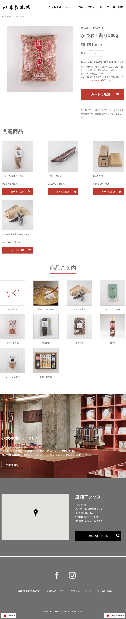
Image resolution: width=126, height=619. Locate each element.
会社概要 (107, 591)
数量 (83, 53)
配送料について (55, 591)
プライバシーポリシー (82, 591)
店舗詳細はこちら (98, 536)
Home (5, 16)
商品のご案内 (86, 7)
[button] (35, 513)
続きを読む (12, 464)
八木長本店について (60, 7)
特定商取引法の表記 (29, 591)
